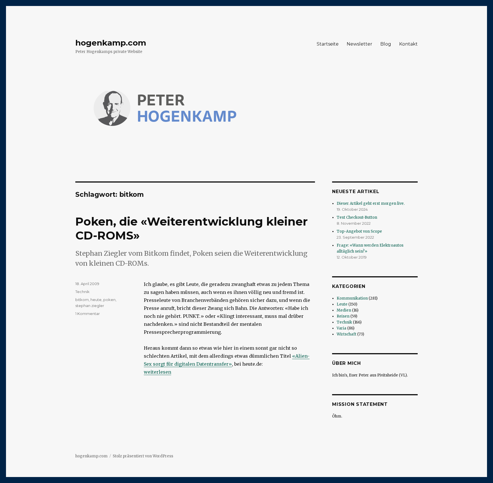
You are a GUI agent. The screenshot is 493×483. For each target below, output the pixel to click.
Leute (342, 304)
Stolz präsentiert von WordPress (143, 456)
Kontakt (408, 44)
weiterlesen (157, 372)
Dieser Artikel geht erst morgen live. (371, 203)
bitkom (82, 299)
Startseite (328, 44)
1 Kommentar (87, 313)
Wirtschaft (346, 334)
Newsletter (359, 44)
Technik (82, 291)
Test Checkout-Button (357, 217)
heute (96, 299)
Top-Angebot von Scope (359, 231)
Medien (344, 310)
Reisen (343, 316)
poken (109, 299)
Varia (341, 328)
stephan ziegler (89, 305)
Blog (385, 44)
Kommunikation (352, 298)
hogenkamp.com (110, 43)
